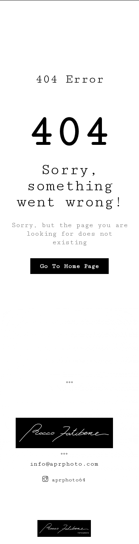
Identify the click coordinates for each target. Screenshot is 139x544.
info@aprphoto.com (64, 463)
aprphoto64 (67, 480)
